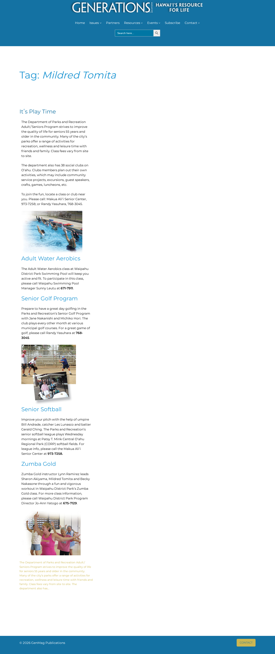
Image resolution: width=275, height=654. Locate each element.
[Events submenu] (159, 23)
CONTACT (246, 642)
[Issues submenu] (101, 23)
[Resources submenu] (142, 23)
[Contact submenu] (199, 23)
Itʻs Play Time (37, 111)
